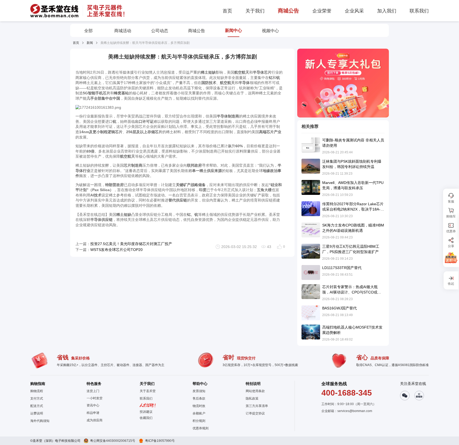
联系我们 (146, 398)
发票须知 (199, 391)
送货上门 (93, 391)
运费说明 (36, 413)
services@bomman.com (354, 411)
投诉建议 (146, 412)
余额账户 (199, 413)
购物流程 (36, 391)
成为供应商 (95, 420)
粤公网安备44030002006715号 (112, 440)
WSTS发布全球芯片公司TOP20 (116, 249)
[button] (148, 417)
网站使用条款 (255, 391)
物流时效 (199, 406)
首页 (76, 42)
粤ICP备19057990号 (160, 440)
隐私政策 (252, 398)
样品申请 (93, 413)
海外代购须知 (39, 421)
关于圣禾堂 (148, 391)
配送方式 (36, 406)
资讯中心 (93, 405)
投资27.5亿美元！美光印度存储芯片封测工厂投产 (131, 244)
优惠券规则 (201, 428)
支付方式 (36, 398)
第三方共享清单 (257, 406)
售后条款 (199, 398)
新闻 (90, 42)
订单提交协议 (255, 413)
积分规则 (199, 421)
